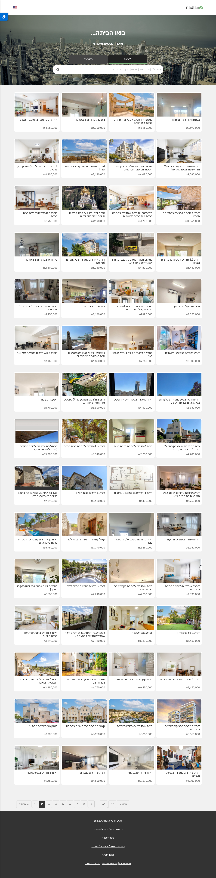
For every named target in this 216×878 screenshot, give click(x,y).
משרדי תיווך (108, 837)
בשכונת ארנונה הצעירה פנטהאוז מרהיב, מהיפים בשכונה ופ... (86, 354)
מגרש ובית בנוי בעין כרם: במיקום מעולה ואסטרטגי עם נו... (87, 214)
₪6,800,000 (192, 361)
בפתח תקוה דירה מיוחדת (186, 119)
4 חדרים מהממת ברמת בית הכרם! (38, 119)
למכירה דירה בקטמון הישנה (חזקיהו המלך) (37, 588)
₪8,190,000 (98, 221)
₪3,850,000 (193, 734)
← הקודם (24, 804)
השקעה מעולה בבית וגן (187, 306)
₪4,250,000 (50, 127)
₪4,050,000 (145, 594)
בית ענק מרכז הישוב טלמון (90, 119)
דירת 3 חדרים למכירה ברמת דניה (133, 446)
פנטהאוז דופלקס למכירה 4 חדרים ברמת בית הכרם (133, 121)
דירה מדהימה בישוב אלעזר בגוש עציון (134, 541)
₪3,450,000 (193, 267)
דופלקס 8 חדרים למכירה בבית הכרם (40, 214)
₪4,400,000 (145, 407)
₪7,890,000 (98, 454)
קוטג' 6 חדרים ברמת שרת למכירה (85, 726)
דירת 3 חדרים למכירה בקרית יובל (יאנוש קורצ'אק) (38, 681)
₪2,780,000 (145, 454)
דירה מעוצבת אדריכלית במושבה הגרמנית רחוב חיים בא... (181, 494)
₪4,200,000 (192, 780)
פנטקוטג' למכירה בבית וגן (43, 726)
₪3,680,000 (98, 314)
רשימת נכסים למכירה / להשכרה (108, 846)
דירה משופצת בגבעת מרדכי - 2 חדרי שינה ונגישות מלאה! (182, 168)
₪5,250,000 (145, 127)
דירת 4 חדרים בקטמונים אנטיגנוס (133, 492)
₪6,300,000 (98, 407)
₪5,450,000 (193, 640)
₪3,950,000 (98, 734)
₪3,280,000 (98, 267)
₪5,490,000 (145, 640)
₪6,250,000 (193, 500)
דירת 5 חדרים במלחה (92, 772)
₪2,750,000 (193, 314)
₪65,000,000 (50, 454)
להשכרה (88, 59)
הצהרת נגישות (92, 863)
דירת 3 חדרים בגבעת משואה (41, 772)
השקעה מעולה (49, 399)
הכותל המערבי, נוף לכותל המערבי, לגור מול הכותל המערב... (38, 448)
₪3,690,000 (98, 174)
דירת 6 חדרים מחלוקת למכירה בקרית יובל (182, 727)
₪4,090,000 (145, 174)
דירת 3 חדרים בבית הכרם (90, 492)
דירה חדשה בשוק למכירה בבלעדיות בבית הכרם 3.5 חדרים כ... (179, 401)
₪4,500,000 (98, 780)
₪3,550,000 (51, 594)
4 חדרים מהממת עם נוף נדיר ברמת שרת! (85, 168)
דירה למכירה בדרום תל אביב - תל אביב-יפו (38, 308)
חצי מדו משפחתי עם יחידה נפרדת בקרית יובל (86, 681)
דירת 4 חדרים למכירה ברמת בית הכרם (181, 214)
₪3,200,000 (98, 127)
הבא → (123, 804)
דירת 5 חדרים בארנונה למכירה (134, 726)
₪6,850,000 (98, 361)
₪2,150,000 (145, 361)
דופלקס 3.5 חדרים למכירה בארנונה (37, 352)
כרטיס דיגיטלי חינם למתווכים (108, 829)
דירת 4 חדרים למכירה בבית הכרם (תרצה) (85, 261)
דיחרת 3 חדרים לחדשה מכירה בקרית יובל (182, 588)
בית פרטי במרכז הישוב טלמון (42, 259)
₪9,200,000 (193, 454)
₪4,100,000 (145, 500)
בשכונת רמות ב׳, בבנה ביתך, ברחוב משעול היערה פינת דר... (38, 494)
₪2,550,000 (50, 780)
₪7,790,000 (98, 547)
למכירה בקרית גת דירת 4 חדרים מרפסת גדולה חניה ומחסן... (133, 308)
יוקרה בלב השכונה (142, 632)
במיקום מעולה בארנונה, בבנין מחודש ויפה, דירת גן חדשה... (131, 261)
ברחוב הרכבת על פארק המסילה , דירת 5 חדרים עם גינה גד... (181, 448)
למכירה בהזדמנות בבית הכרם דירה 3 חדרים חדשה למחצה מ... (85, 634)
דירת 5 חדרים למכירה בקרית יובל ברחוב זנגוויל (133, 588)
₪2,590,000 (193, 127)
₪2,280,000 (192, 547)
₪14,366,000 (192, 221)
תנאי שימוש (125, 863)
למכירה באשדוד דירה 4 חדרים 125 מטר (132, 354)
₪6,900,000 (50, 174)
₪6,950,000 (50, 221)
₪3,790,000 (145, 221)
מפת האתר (108, 854)
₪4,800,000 (145, 267)
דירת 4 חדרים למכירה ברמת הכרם (180, 679)
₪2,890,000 (192, 594)
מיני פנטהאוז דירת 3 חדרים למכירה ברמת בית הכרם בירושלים (132, 214)
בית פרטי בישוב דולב (93, 306)
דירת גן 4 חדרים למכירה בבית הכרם (84, 446)
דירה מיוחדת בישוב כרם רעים (183, 539)
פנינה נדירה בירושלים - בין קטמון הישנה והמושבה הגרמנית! (134, 168)
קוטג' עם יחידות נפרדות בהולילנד (86, 539)
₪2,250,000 (145, 547)
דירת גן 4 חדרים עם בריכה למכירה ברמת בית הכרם (38, 541)
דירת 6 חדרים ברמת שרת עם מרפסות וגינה (41, 634)
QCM (119, 820)
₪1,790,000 (51, 407)
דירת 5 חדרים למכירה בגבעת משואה (183, 774)
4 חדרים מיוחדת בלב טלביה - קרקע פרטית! (37, 168)
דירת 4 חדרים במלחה (139, 772)
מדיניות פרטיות (109, 863)
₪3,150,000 (145, 734)
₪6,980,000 (50, 547)
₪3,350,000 (193, 407)
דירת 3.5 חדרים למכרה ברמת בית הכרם (180, 261)
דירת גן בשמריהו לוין (188, 632)
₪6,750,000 (98, 687)
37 (112, 804)
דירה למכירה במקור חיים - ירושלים (133, 399)
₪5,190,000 (51, 640)
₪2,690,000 (50, 267)
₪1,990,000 (145, 314)
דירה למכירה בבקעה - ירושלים (182, 352)
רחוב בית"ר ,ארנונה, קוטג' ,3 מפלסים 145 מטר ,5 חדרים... (84, 401)
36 (103, 804)
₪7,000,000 (50, 734)
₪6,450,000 (145, 687)
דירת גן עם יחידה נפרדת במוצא (134, 679)
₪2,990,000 (98, 594)
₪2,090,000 (192, 174)
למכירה (128, 59)
